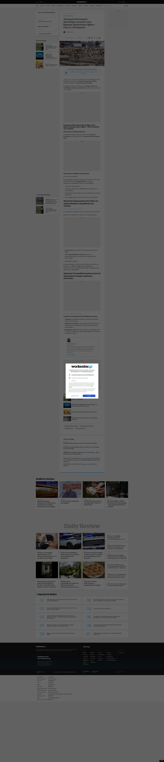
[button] (82, 381)
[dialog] (82, 381)
